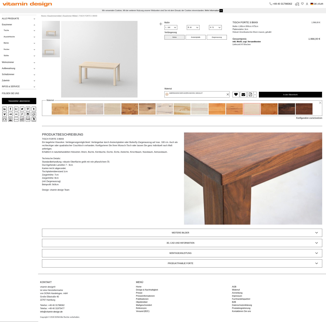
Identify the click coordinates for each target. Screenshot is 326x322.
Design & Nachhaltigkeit (147, 290)
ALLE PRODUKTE (10, 18)
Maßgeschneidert (144, 305)
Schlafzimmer (8, 74)
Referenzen (141, 308)
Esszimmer (7, 24)
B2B (234, 302)
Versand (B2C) (142, 311)
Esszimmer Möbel (70, 16)
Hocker (6, 49)
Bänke (6, 43)
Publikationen (142, 299)
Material (168, 89)
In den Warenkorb (290, 95)
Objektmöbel (141, 302)
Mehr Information (212, 10)
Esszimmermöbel (54, 16)
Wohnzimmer (8, 62)
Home (43, 16)
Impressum (237, 296)
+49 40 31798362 (283, 3)
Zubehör (6, 80)
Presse (139, 293)
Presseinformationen (145, 296)
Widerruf (236, 290)
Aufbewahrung (8, 68)
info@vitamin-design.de (51, 312)
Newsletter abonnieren (19, 101)
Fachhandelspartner (241, 299)
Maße (167, 22)
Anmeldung (237, 293)
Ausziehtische (9, 37)
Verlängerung (171, 32)
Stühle (6, 55)
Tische (6, 30)
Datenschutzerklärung (242, 305)
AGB (234, 287)
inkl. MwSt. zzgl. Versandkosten (247, 41)
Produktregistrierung (241, 308)
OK (221, 10)
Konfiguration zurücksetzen (309, 118)
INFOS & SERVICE (11, 86)
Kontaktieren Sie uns (241, 311)
